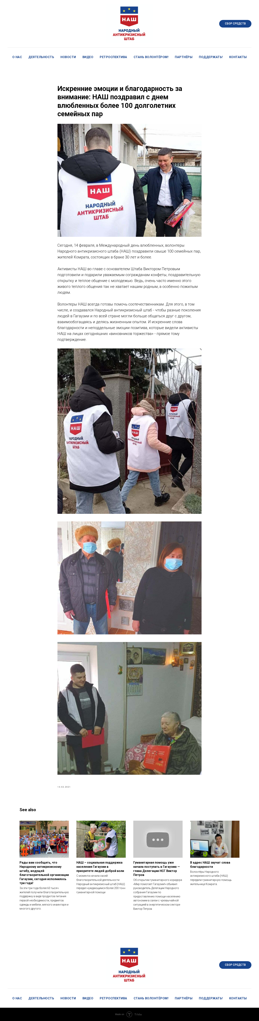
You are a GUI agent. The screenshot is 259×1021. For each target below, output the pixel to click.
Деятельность (41, 57)
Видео (87, 57)
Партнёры (183, 57)
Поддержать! (211, 57)
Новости (68, 57)
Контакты (238, 57)
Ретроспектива (113, 57)
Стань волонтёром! (151, 57)
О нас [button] (17, 57)
